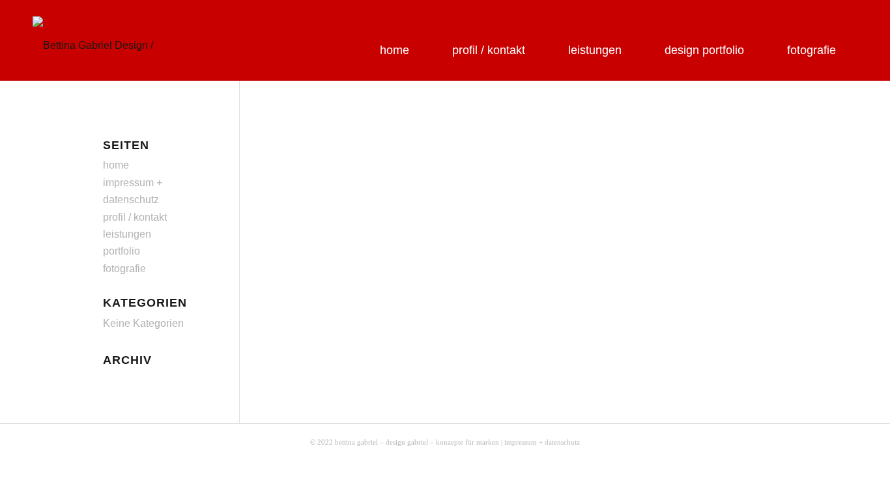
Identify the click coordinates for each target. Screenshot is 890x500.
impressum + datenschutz (542, 442)
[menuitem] (394, 36)
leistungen (127, 234)
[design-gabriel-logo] (109, 41)
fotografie (124, 268)
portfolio (121, 251)
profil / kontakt (135, 217)
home (116, 165)
